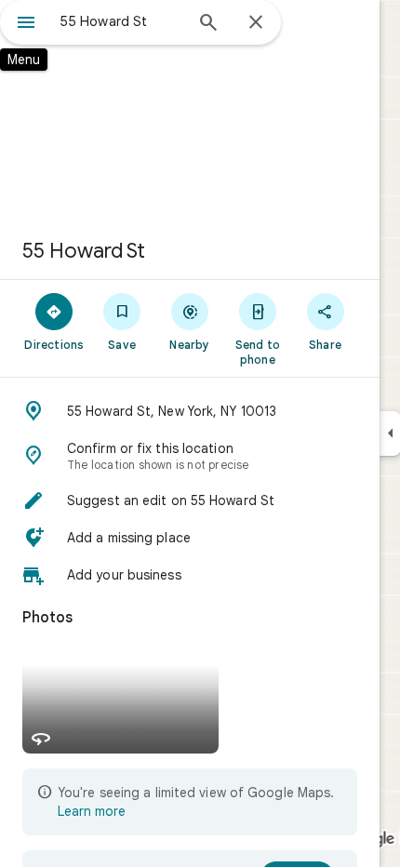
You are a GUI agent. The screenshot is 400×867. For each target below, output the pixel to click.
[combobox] (121, 21)
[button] (190, 411)
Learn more (92, 811)
